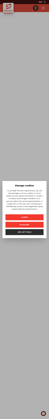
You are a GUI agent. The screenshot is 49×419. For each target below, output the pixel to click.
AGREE (24, 217)
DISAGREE (24, 225)
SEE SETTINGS (25, 232)
